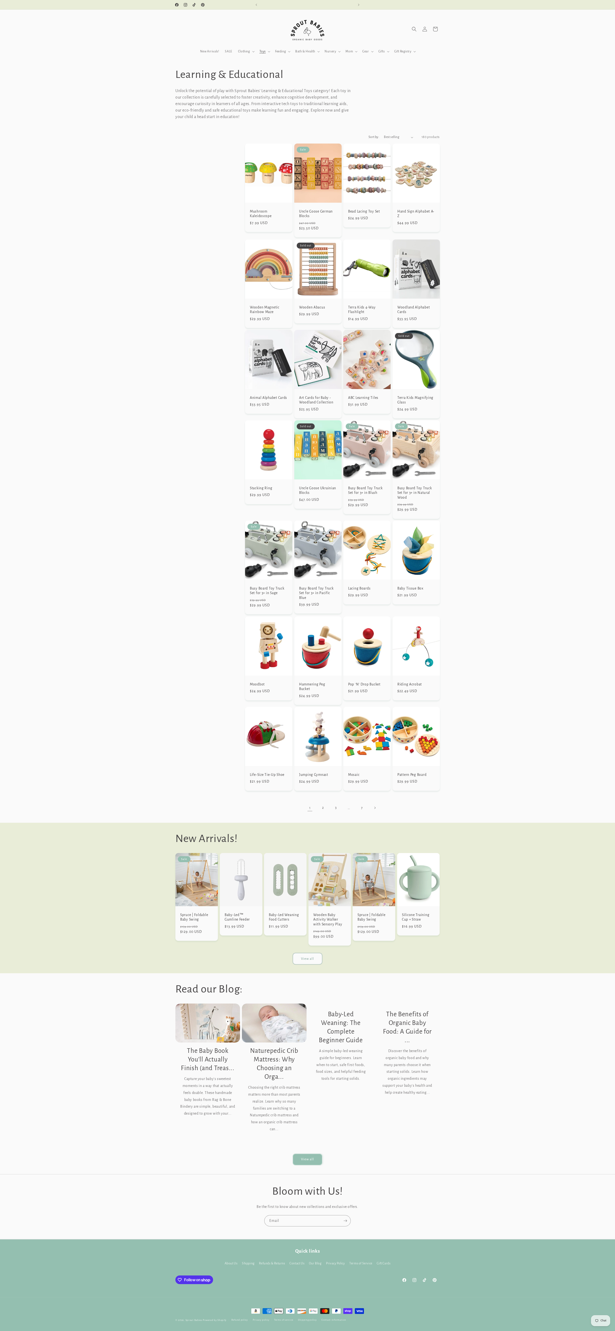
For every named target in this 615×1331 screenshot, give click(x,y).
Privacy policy (261, 1319)
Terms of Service (360, 1263)
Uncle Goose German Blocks (316, 214)
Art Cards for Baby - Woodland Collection (316, 400)
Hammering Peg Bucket (312, 686)
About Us (231, 1263)
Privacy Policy (335, 1263)
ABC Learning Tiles (363, 397)
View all (307, 959)
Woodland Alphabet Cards (413, 309)
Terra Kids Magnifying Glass (415, 400)
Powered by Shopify (215, 1320)
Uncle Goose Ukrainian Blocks (317, 490)
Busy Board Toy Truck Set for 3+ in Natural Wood (414, 492)
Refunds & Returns (272, 1263)
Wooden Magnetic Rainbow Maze (264, 309)
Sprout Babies (194, 1320)
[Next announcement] (358, 4)
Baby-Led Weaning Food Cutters (284, 917)
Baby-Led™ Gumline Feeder (237, 917)
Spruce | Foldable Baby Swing (194, 917)
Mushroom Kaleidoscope (261, 214)
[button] (246, 51)
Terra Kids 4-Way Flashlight (362, 309)
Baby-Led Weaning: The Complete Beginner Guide (341, 1027)
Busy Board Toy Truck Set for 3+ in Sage (267, 591)
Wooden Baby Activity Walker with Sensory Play (327, 919)
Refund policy (239, 1319)
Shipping (248, 1263)
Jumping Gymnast (313, 774)
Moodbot (257, 684)
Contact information (333, 1319)
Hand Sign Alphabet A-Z (415, 214)
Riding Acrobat (409, 684)
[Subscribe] (345, 1220)
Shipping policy (307, 1319)
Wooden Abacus (312, 307)
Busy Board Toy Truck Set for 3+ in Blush (365, 490)
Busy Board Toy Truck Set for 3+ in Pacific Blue (316, 593)
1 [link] (310, 808)
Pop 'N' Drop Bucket (364, 684)
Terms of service (283, 1319)
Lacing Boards (359, 588)
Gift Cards (383, 1263)
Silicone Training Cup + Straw (415, 917)
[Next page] (374, 808)
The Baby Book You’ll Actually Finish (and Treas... (207, 1059)
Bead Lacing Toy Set (364, 211)
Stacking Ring (261, 488)
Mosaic (353, 774)
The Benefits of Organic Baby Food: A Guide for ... (407, 1027)
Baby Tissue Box (410, 588)
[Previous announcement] (256, 4)
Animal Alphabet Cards (268, 397)
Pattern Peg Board (411, 774)
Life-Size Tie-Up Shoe (267, 774)
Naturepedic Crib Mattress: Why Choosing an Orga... (274, 1063)
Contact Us (296, 1263)
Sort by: (374, 137)
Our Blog (315, 1263)
